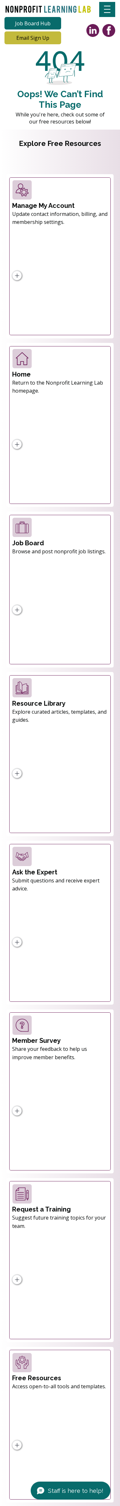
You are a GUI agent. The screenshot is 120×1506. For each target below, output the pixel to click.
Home (21, 374)
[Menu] (107, 9)
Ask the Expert (34, 872)
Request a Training (41, 1209)
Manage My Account (43, 205)
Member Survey (36, 1040)
